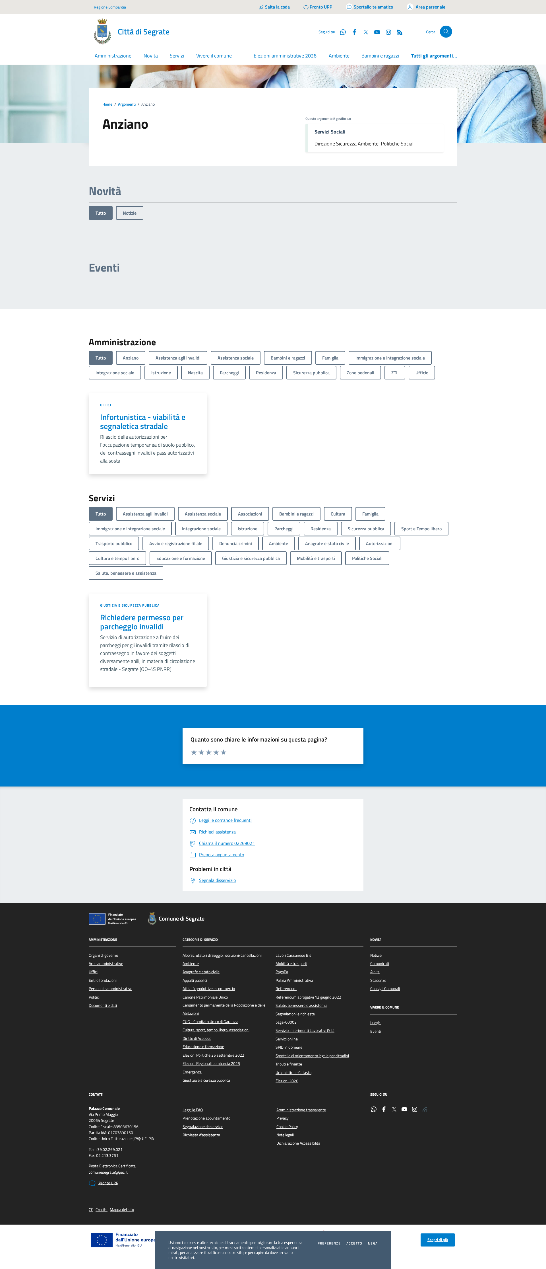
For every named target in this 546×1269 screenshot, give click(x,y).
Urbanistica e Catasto (293, 1072)
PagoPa (282, 972)
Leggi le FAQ (193, 1110)
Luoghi (375, 1023)
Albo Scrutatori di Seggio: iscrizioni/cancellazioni (222, 955)
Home (107, 104)
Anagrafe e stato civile (201, 972)
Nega (373, 1243)
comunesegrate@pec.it (108, 1172)
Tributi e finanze (289, 1064)
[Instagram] (386, 32)
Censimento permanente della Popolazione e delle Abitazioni (224, 1009)
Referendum (286, 988)
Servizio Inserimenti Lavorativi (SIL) (305, 1030)
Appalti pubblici (195, 980)
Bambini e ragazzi (380, 55)
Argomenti (127, 104)
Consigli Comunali (385, 988)
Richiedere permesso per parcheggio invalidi (141, 622)
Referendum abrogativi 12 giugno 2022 (308, 997)
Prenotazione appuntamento (206, 1118)
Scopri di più (437, 1240)
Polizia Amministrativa (294, 980)
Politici (94, 997)
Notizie (129, 213)
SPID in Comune (289, 1047)
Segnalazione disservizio (203, 1127)
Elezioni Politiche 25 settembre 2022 (213, 1055)
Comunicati (379, 963)
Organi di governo (103, 955)
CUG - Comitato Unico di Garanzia (210, 1022)
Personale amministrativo (110, 988)
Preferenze (329, 1243)
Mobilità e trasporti (291, 963)
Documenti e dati (103, 1005)
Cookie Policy (287, 1127)
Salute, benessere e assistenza (301, 1005)
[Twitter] (394, 1110)
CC (91, 1210)
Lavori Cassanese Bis (293, 955)
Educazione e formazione (203, 1047)
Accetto (354, 1243)
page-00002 (286, 1022)
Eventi (375, 1031)
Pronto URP (108, 1183)
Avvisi (375, 972)
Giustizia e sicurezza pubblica (130, 605)
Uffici (105, 405)
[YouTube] (404, 1110)
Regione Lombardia (110, 7)
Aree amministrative (106, 963)
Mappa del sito (122, 1210)
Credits (101, 1210)
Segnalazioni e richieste (295, 1014)
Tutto (101, 213)
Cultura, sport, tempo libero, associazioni (216, 1030)
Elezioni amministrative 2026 (285, 55)
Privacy (282, 1118)
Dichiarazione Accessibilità (298, 1143)
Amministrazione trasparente (301, 1110)
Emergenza (192, 1072)
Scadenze (378, 980)
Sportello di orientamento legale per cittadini (312, 1056)
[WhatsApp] (373, 1110)
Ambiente (339, 55)
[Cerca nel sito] (446, 32)
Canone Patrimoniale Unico (205, 997)
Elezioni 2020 (287, 1081)
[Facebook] (383, 1110)
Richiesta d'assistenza (201, 1135)
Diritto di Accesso (197, 1038)
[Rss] (424, 1110)
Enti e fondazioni (103, 980)
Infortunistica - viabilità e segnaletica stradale (142, 421)
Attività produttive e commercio (209, 988)
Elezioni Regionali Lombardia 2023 (211, 1063)
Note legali (285, 1135)
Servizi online (287, 1039)
